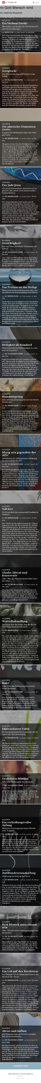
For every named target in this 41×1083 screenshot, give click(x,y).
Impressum (20, 1076)
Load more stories (20, 1066)
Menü (37, 2)
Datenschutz (20, 1078)
